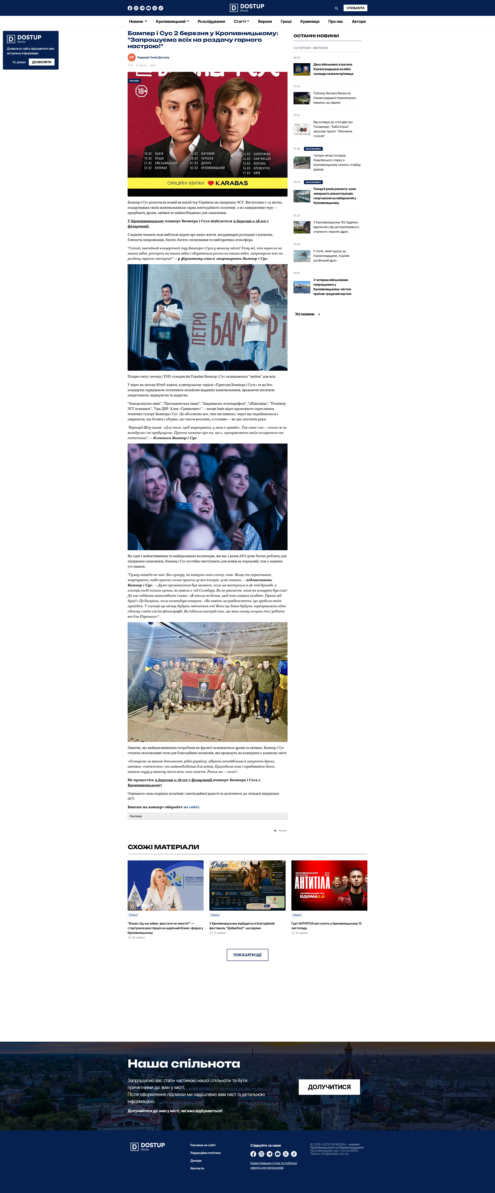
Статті (240, 21)
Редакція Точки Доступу (153, 57)
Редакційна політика (205, 1153)
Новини (136, 21)
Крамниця (309, 21)
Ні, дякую (19, 62)
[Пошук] (336, 8)
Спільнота (355, 8)
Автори (359, 21)
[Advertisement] (327, 354)
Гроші (286, 21)
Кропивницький (171, 21)
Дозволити (41, 62)
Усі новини (304, 314)
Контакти (197, 1168)
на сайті (191, 807)
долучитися (329, 1087)
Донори (195, 1160)
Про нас (335, 21)
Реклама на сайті (203, 1145)
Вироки (265, 21)
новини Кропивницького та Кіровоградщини (337, 1145)
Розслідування (211, 21)
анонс (283, 830)
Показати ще (247, 955)
